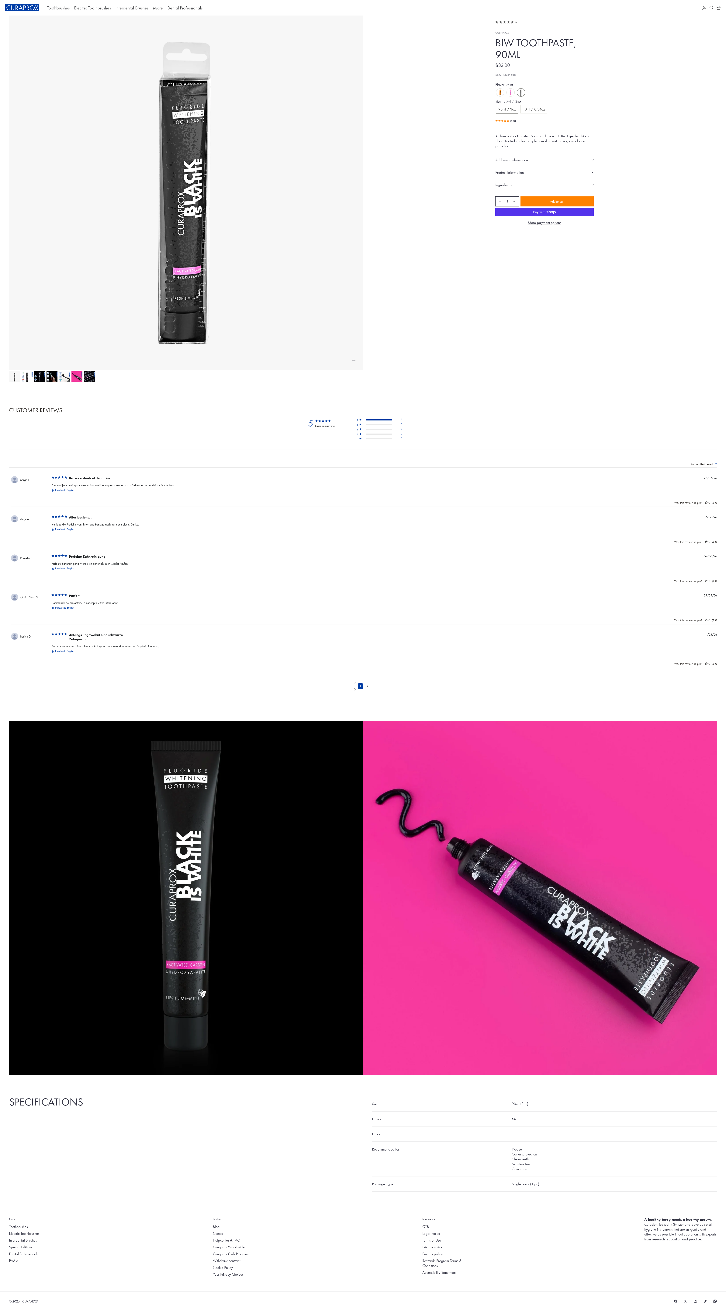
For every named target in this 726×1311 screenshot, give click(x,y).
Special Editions (20, 1247)
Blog (216, 1226)
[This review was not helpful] (713, 503)
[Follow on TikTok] (705, 1301)
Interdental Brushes (131, 8)
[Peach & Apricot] (500, 92)
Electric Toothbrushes (92, 8)
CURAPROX (502, 33)
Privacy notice (432, 1247)
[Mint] (521, 92)
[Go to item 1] (14, 376)
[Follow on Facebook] (676, 1301)
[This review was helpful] (706, 503)
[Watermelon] (510, 92)
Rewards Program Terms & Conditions (442, 1263)
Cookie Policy (223, 1267)
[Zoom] (354, 360)
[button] (379, 420)
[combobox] (704, 464)
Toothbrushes (58, 8)
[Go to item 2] (27, 376)
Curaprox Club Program (231, 1253)
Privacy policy (432, 1253)
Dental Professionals (184, 8)
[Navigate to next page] (364, 689)
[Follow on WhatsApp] (715, 1301)
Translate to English (64, 490)
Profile (13, 1260)
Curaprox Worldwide (229, 1247)
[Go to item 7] (89, 376)
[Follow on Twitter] (685, 1301)
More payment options (544, 222)
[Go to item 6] (76, 376)
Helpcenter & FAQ (226, 1240)
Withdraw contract (226, 1260)
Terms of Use (431, 1240)
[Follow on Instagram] (695, 1301)
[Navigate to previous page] (364, 683)
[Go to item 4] (52, 376)
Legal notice (431, 1233)
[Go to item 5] (64, 376)
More (158, 8)
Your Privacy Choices (228, 1274)
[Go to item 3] (39, 376)
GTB (425, 1226)
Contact (218, 1233)
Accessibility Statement (439, 1272)
